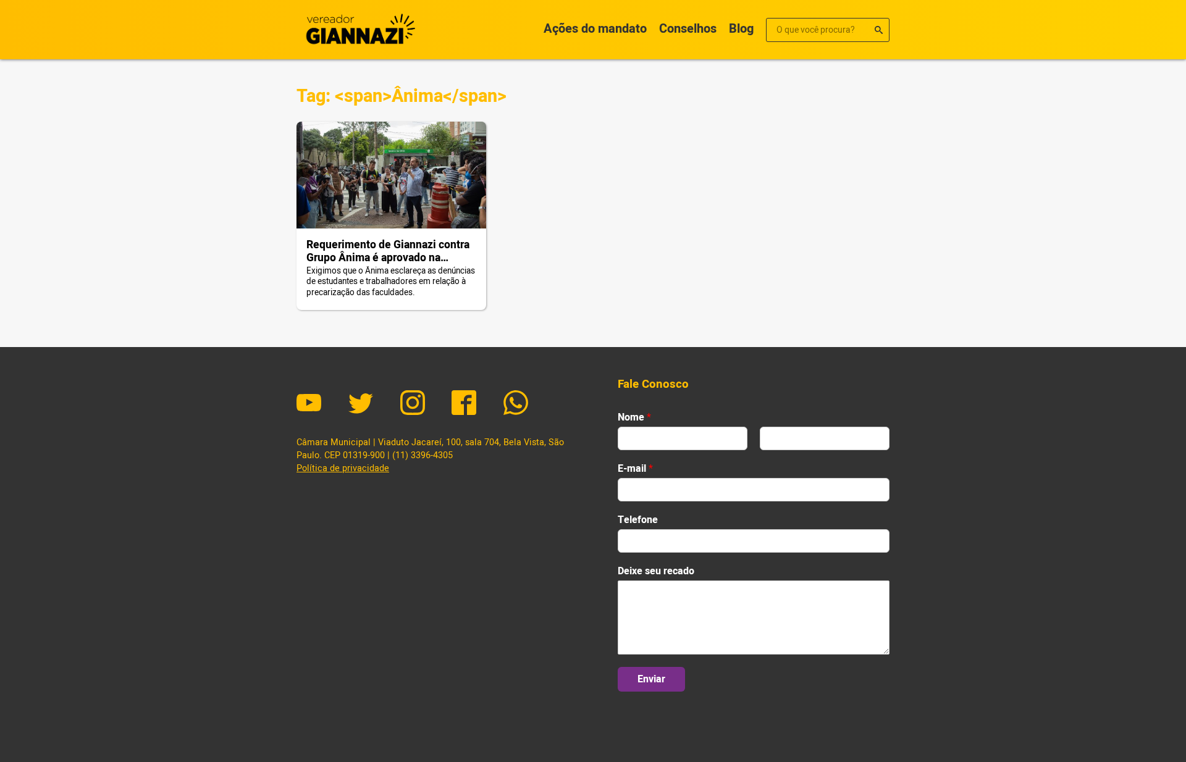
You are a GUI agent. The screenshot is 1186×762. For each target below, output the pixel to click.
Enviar (651, 679)
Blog (741, 29)
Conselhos (688, 29)
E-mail (635, 469)
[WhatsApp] (515, 404)
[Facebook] (464, 404)
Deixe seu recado (656, 571)
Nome (634, 417)
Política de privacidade (342, 468)
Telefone (638, 520)
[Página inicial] (358, 29)
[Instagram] (412, 404)
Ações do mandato (595, 29)
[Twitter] (360, 404)
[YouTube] (308, 404)
